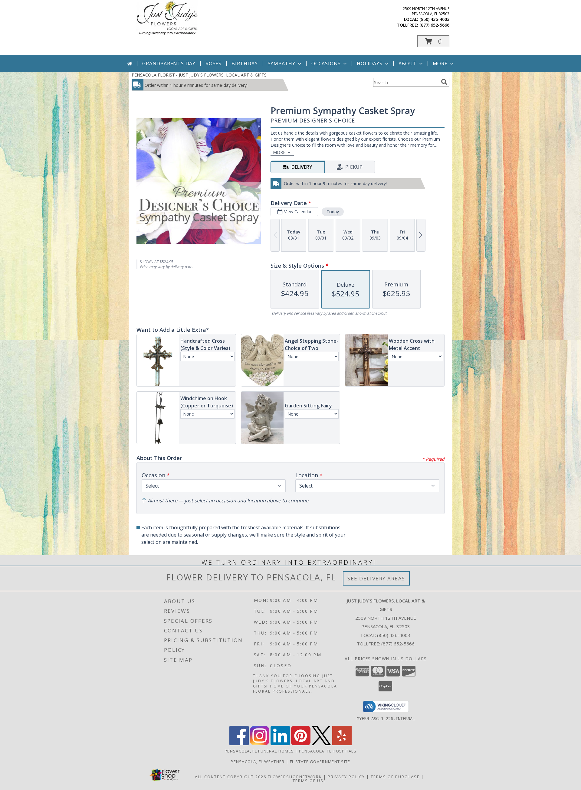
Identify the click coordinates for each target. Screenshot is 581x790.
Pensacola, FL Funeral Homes (259, 751)
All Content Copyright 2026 (230, 776)
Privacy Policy (346, 776)
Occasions (326, 63)
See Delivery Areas (376, 578)
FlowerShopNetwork (295, 776)
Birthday (244, 63)
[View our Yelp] (342, 743)
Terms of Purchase (395, 776)
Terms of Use (309, 780)
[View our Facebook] (239, 743)
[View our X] (321, 743)
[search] (444, 82)
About (408, 63)
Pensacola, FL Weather (257, 761)
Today (333, 211)
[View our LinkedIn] (280, 743)
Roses (213, 63)
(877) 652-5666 (434, 25)
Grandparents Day (168, 63)
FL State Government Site (320, 761)
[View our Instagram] (259, 743)
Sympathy (281, 63)
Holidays (369, 63)
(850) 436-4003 (434, 19)
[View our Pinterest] (300, 743)
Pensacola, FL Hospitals (327, 751)
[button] (433, 41)
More (440, 63)
